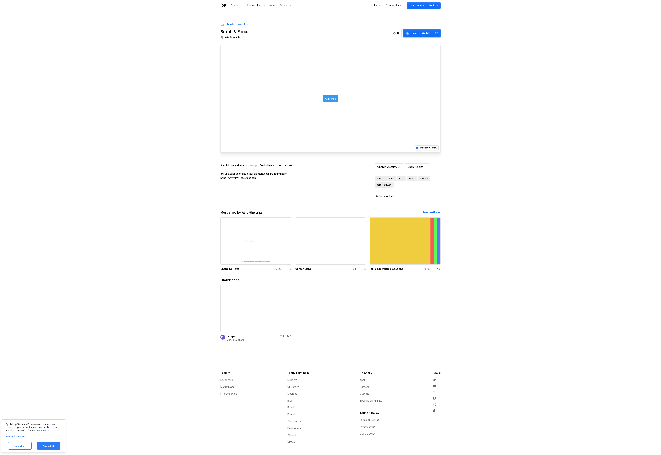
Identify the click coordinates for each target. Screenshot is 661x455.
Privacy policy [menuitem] (368, 426)
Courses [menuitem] (292, 393)
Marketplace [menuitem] (227, 387)
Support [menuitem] (292, 380)
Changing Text (229, 268)
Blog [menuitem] (290, 400)
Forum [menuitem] (291, 414)
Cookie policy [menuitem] (368, 433)
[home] (224, 6)
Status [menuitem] (291, 442)
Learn (272, 5)
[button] (237, 5)
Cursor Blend (303, 268)
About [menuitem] (363, 380)
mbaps (231, 336)
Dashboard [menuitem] (226, 380)
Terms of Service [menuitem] (369, 420)
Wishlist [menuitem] (291, 435)
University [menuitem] (293, 387)
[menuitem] (434, 379)
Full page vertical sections (386, 268)
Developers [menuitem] (294, 428)
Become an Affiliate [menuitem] (371, 400)
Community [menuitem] (294, 421)
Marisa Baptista (235, 340)
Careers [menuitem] (364, 387)
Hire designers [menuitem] (228, 393)
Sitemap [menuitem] (364, 393)
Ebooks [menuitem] (291, 407)
